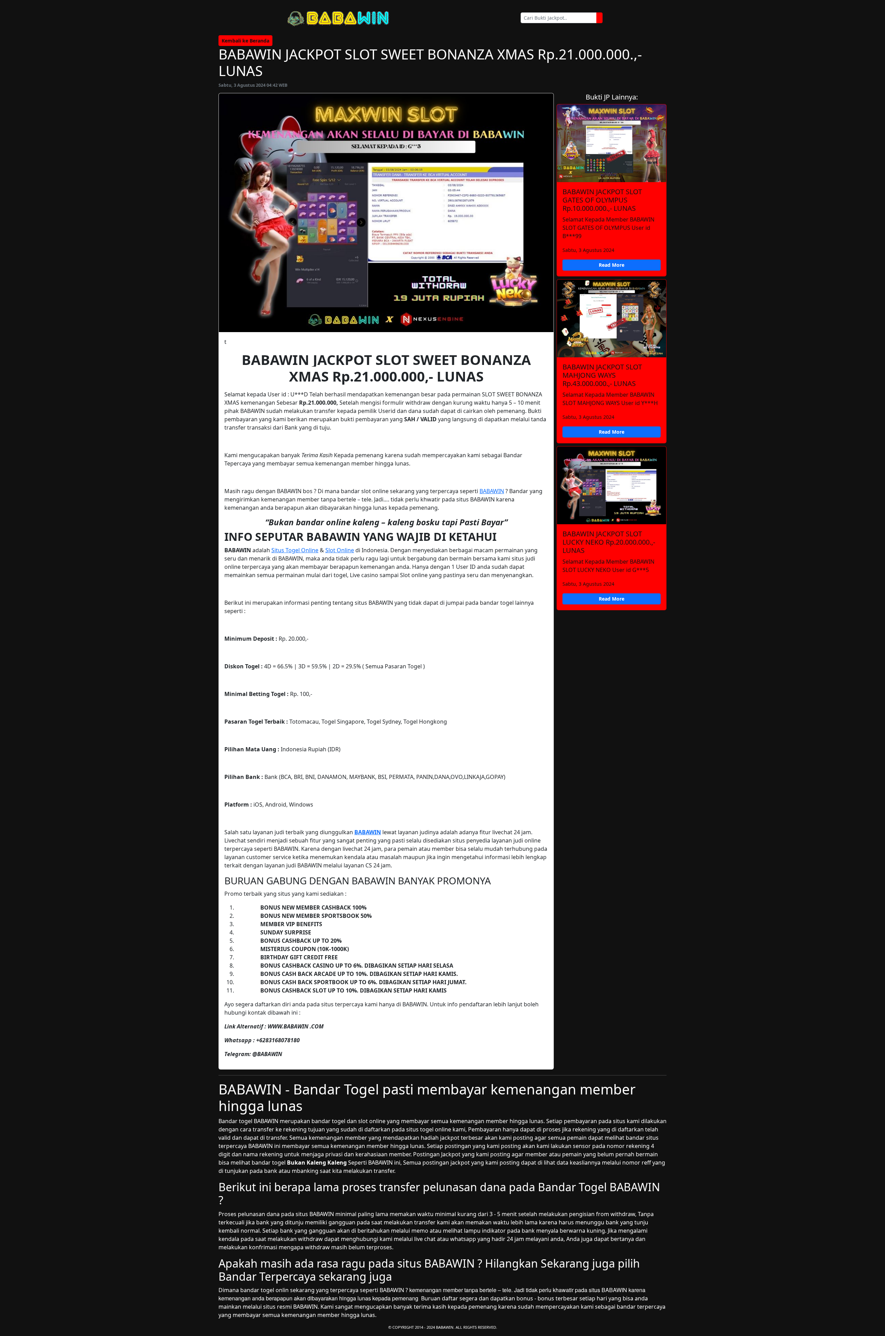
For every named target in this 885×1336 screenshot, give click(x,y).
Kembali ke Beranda (245, 40)
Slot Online (339, 550)
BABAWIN (491, 491)
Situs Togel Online (294, 550)
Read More (611, 265)
